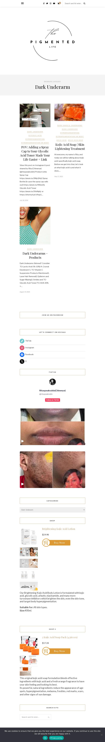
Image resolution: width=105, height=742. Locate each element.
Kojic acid (62, 140)
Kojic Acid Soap (75, 140)
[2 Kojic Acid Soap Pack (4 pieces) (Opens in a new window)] (56, 654)
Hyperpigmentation (35, 139)
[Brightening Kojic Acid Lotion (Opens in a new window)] (56, 546)
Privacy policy (56, 738)
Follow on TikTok (52, 400)
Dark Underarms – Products (35, 255)
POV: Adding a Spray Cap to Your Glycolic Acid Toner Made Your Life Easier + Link (35, 153)
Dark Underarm (35, 132)
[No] (101, 734)
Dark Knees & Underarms (69, 125)
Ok (45, 738)
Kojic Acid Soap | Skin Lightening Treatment (70, 146)
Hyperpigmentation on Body (35, 143)
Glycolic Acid (35, 135)
